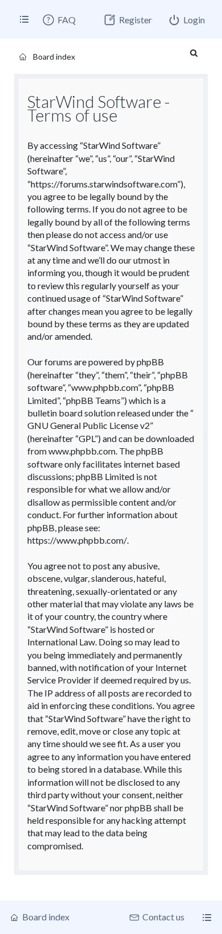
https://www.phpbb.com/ (77, 540)
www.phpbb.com (82, 450)
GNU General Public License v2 (88, 425)
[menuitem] (59, 20)
